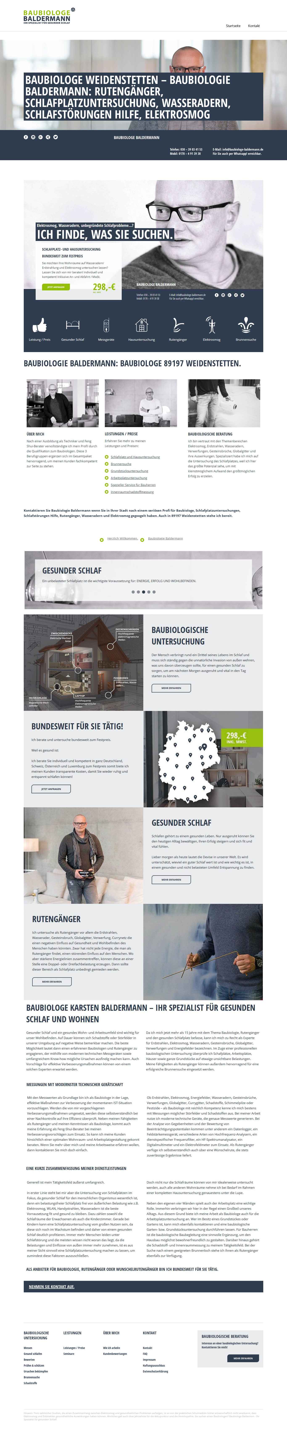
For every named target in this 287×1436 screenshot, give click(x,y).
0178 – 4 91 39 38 (190, 153)
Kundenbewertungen (115, 1354)
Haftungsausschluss (154, 1365)
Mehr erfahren (243, 1358)
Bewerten (29, 1360)
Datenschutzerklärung (155, 1371)
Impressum (149, 1360)
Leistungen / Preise (74, 1348)
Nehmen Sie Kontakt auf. (51, 1286)
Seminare (68, 1354)
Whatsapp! (240, 153)
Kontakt (254, 25)
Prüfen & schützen (34, 1365)
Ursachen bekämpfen (36, 1371)
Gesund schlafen (33, 1354)
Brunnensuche (32, 1377)
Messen (28, 1348)
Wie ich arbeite (111, 1348)
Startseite (233, 25)
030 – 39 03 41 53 (191, 149)
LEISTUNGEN (72, 1332)
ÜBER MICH (111, 1332)
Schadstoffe (30, 1383)
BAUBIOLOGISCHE (36, 1332)
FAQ (145, 1354)
